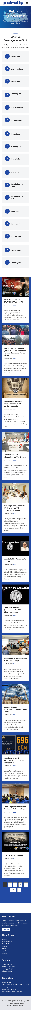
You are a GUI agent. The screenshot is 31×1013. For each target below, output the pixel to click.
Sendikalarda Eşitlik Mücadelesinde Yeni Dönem (15, 456)
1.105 (13, 890)
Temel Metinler (7, 944)
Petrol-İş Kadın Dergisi (9, 966)
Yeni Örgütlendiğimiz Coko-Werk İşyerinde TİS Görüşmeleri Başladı (15, 508)
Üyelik (4, 951)
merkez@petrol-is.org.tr (14, 991)
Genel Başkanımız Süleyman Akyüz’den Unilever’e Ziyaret (15, 808)
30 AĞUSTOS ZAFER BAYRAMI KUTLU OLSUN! (13, 301)
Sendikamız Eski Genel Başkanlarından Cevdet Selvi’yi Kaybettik (13, 404)
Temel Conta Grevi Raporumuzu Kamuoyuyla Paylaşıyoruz (14, 760)
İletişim (4, 953)
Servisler (5, 946)
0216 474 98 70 (11, 989)
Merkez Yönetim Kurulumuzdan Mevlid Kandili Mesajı (15, 709)
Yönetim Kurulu (7, 942)
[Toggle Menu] (27, 3)
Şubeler (4, 948)
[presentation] (15, 287)
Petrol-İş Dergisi (7, 964)
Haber (14, 305)
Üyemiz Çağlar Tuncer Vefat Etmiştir (15, 560)
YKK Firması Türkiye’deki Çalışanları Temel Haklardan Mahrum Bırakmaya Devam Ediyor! (15, 352)
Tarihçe (4, 939)
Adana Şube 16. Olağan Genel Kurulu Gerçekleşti (15, 660)
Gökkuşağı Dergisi (7, 969)
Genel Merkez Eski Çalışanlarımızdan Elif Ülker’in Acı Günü (12, 610)
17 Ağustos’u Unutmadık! (14, 855)
